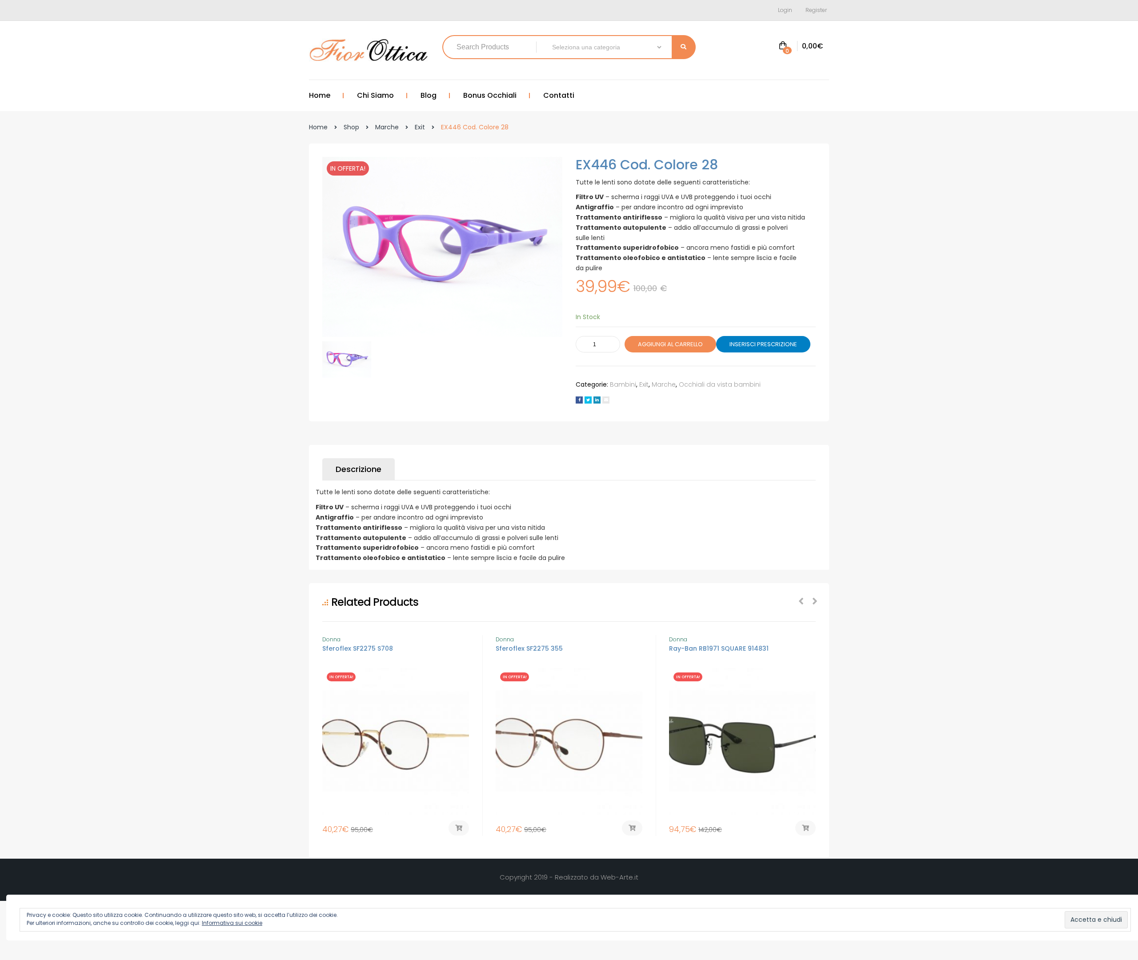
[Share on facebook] (579, 400)
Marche (387, 127)
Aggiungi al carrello (670, 344)
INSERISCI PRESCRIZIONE (763, 344)
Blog (429, 95)
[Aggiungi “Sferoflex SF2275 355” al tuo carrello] (632, 828)
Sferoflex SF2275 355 (529, 648)
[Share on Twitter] (588, 400)
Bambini (623, 384)
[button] (800, 46)
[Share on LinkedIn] (597, 400)
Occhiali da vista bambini (720, 384)
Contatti (558, 95)
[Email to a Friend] (605, 400)
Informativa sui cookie (232, 923)
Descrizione (358, 469)
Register (816, 10)
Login (785, 10)
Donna (331, 639)
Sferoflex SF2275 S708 (357, 648)
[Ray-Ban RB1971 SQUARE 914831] (742, 741)
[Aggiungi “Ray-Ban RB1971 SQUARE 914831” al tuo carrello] (805, 828)
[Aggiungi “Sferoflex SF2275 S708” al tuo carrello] (459, 828)
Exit (420, 127)
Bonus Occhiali (490, 95)
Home (319, 95)
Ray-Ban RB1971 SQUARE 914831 (719, 648)
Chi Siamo (375, 95)
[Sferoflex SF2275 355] (569, 741)
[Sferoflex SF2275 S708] (395, 741)
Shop (351, 127)
